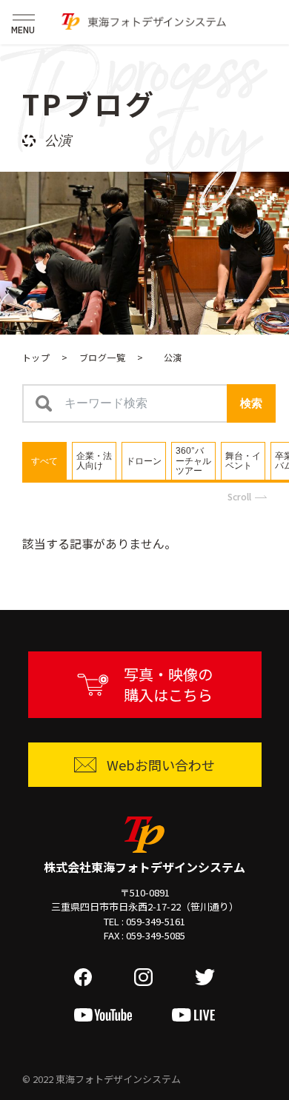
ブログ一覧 (102, 357)
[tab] (44, 461)
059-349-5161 (155, 921)
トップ (36, 357)
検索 (251, 403)
